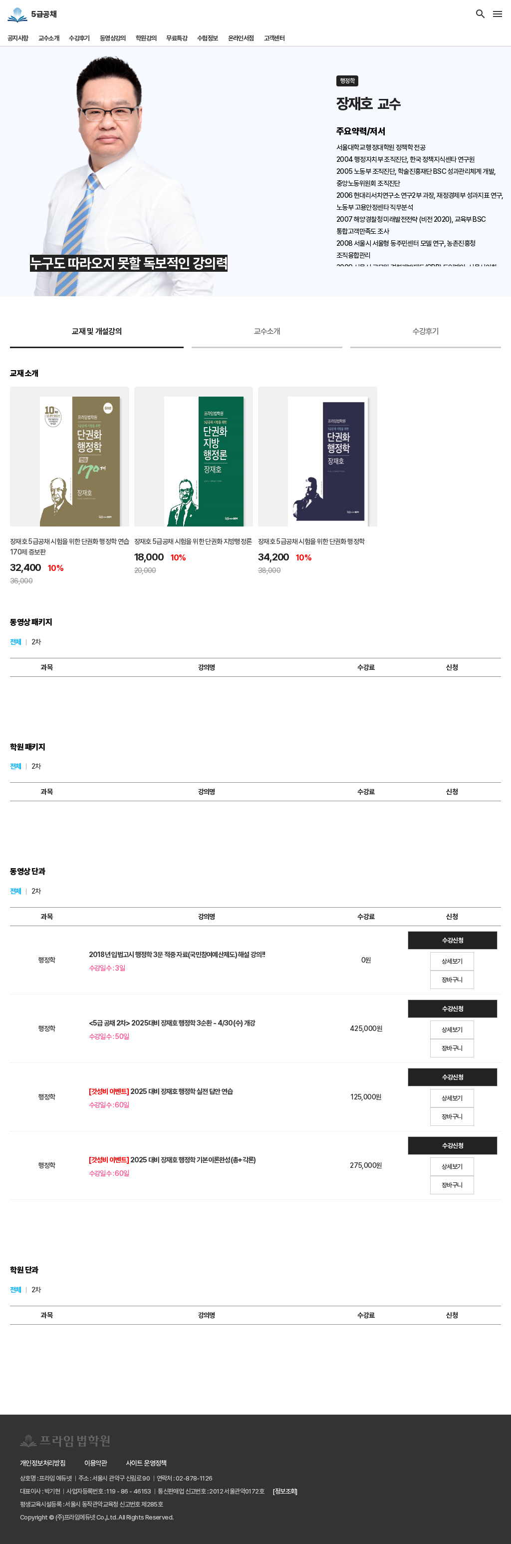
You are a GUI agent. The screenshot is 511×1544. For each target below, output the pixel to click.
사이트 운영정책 (146, 1463)
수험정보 (207, 38)
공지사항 (17, 38)
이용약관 (95, 1463)
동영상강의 (113, 38)
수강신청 (452, 940)
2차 (36, 642)
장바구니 (452, 980)
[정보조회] (284, 1491)
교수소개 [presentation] (267, 331)
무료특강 (176, 38)
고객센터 (274, 38)
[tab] (97, 332)
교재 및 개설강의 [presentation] (97, 331)
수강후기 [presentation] (426, 331)
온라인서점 (241, 38)
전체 (15, 642)
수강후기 (79, 38)
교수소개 (48, 38)
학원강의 (146, 38)
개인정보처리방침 (42, 1463)
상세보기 (452, 961)
